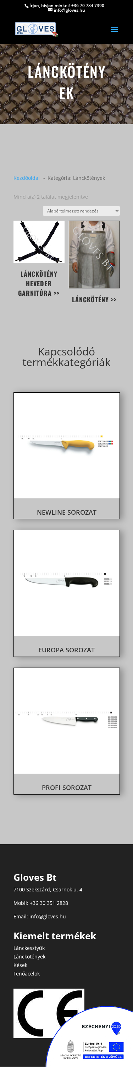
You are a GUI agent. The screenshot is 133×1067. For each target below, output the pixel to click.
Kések (20, 965)
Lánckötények (29, 956)
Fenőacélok (26, 973)
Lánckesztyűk (29, 948)
